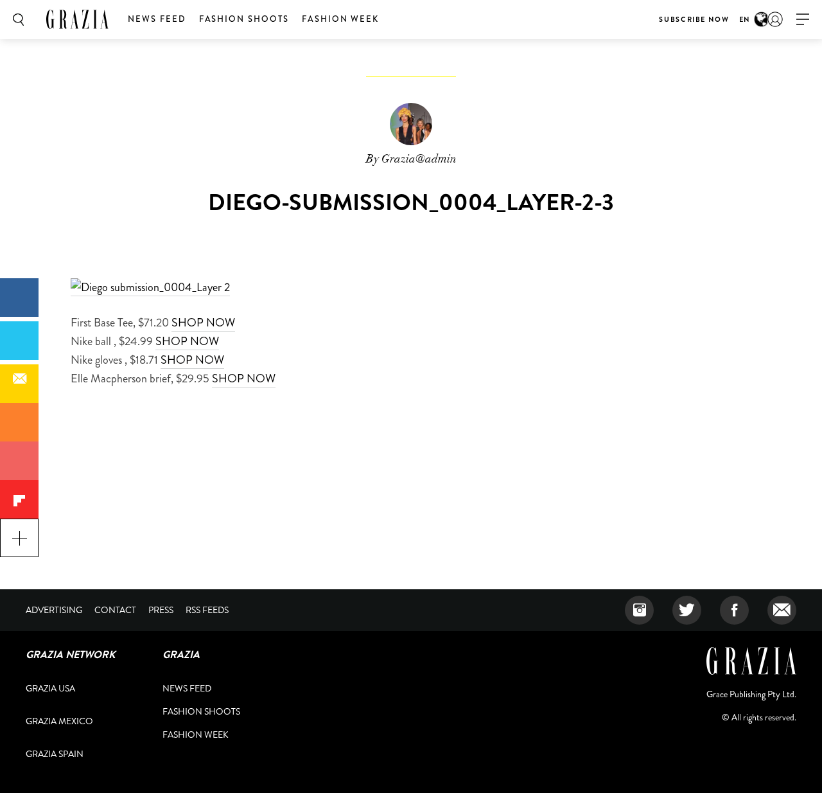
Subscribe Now (694, 19)
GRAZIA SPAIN (54, 753)
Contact (115, 609)
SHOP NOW (203, 322)
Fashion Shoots (244, 19)
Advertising (54, 609)
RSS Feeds (207, 609)
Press (160, 609)
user (775, 19)
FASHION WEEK (340, 19)
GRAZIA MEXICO (59, 721)
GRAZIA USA (50, 688)
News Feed (157, 19)
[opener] (802, 19)
